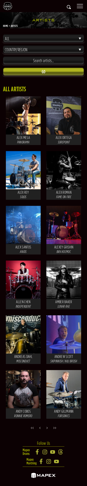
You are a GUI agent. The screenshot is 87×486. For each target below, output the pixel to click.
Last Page (56, 428)
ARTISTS (14, 25)
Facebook (37, 451)
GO (44, 71)
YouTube (52, 451)
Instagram (45, 451)
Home (5, 25)
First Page (31, 428)
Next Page (48, 428)
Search (69, 7)
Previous (39, 428)
